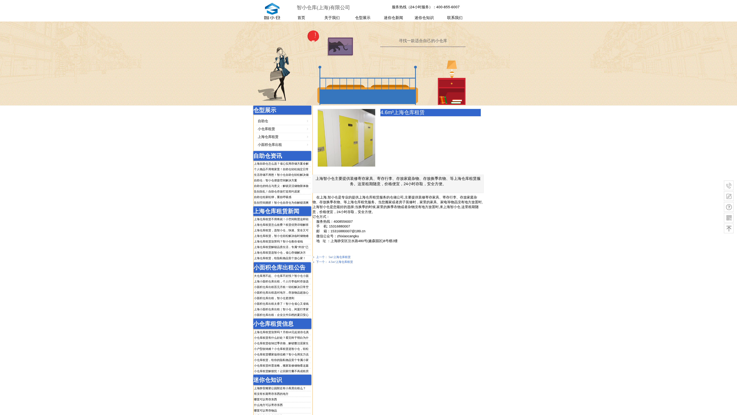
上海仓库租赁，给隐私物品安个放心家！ (280, 258)
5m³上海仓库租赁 (333, 257)
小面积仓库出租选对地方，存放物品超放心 (281, 292)
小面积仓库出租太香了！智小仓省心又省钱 (281, 303)
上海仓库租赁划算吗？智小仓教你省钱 (278, 241)
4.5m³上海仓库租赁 (334, 261)
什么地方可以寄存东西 (268, 405)
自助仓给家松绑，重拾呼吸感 (272, 197)
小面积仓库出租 (270, 145)
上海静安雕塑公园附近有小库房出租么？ (280, 388)
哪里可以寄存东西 (265, 399)
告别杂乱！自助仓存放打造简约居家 (277, 191)
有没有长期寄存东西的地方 (271, 393)
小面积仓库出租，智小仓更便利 (274, 298)
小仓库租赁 (266, 129)
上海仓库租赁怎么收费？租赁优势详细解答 (281, 224)
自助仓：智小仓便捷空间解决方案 (275, 180)
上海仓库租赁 (268, 137)
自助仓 (263, 121)
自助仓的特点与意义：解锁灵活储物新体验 (281, 186)
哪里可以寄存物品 (265, 410)
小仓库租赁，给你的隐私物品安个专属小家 (281, 360)
